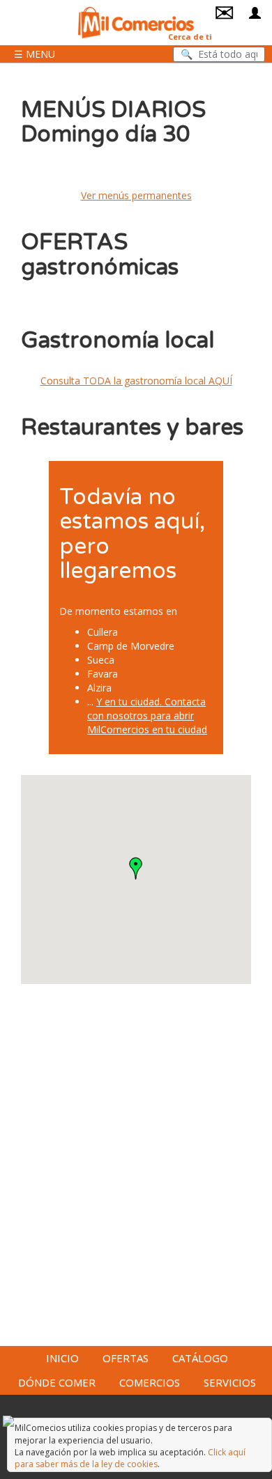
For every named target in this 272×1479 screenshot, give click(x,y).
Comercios (149, 1382)
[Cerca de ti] (136, 21)
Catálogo (200, 1358)
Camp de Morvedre (130, 645)
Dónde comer (57, 1382)
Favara (102, 673)
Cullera (102, 632)
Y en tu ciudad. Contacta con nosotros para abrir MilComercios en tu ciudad (147, 715)
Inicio (62, 1358)
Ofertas (126, 1358)
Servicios (230, 1382)
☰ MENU (34, 54)
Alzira (99, 687)
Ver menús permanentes (136, 195)
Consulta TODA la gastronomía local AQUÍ (136, 380)
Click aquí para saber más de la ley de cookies (130, 1458)
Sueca (100, 659)
